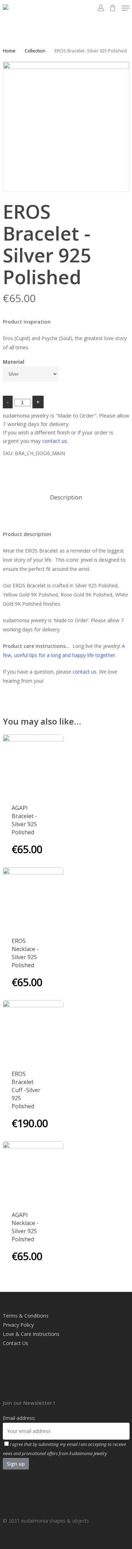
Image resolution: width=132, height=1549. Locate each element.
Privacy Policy (18, 1324)
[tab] (66, 497)
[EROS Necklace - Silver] (33, 897)
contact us (54, 440)
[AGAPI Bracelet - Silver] (33, 764)
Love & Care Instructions (31, 1334)
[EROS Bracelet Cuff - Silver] (33, 1030)
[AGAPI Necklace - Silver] (33, 1171)
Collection (35, 50)
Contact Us (15, 1343)
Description (66, 497)
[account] (100, 8)
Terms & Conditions (26, 1315)
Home (9, 50)
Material (13, 361)
